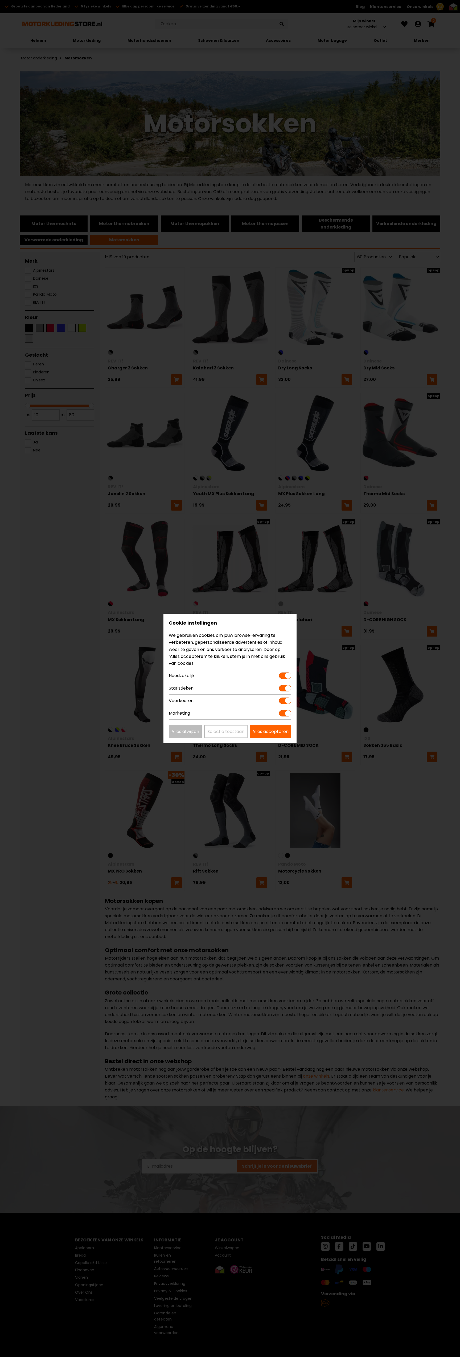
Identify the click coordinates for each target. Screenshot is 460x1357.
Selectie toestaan (225, 731)
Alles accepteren (270, 731)
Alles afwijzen (185, 731)
